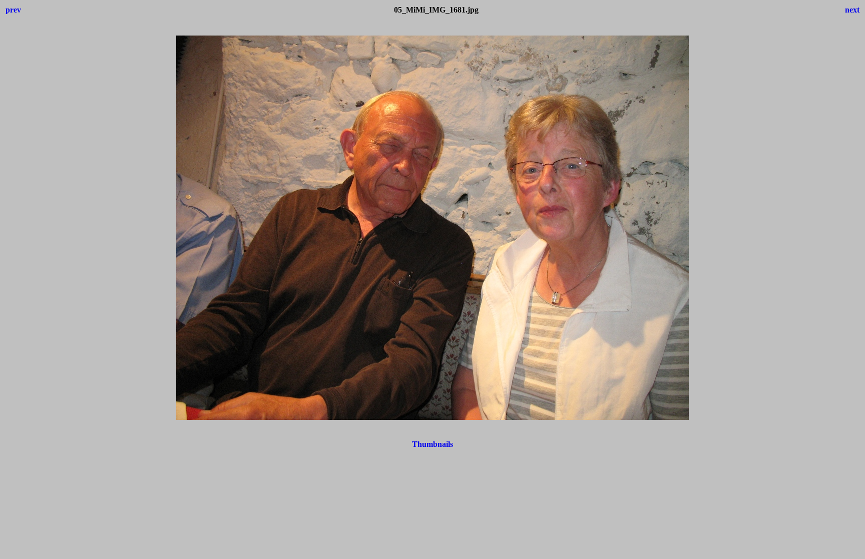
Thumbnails (432, 444)
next (852, 10)
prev (13, 10)
